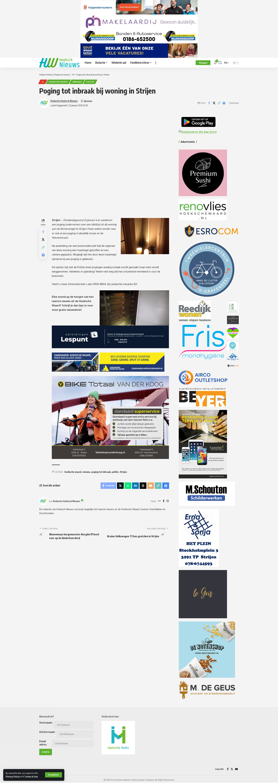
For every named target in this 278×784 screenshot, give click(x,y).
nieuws (86, 472)
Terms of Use (31, 776)
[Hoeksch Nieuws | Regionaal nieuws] (59, 63)
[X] (232, 769)
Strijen (123, 472)
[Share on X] (214, 103)
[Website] (159, 501)
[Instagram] (167, 501)
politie (90, 82)
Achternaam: (47, 732)
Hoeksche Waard (58, 82)
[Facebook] (163, 501)
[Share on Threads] (143, 485)
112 (43, 82)
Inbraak (77, 82)
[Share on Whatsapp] (128, 485)
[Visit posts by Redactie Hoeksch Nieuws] (43, 501)
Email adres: (43, 743)
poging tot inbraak (101, 472)
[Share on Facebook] (209, 103)
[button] (53, 774)
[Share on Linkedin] (135, 485)
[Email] (150, 485)
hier (81, 305)
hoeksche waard (73, 472)
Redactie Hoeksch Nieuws (64, 100)
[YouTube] (236, 769)
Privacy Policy (13, 776)
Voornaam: (46, 722)
